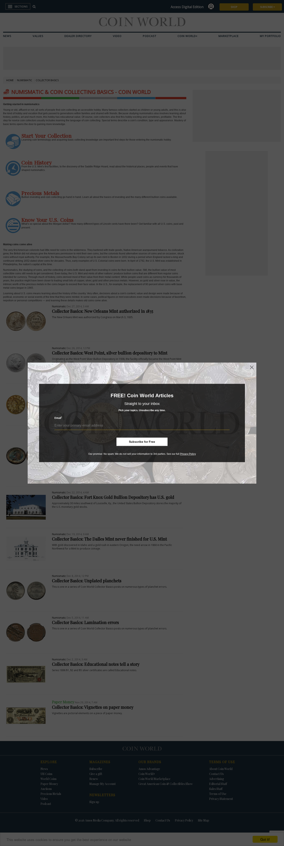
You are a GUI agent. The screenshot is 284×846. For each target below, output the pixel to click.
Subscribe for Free (142, 441)
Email (58, 418)
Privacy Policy (188, 453)
